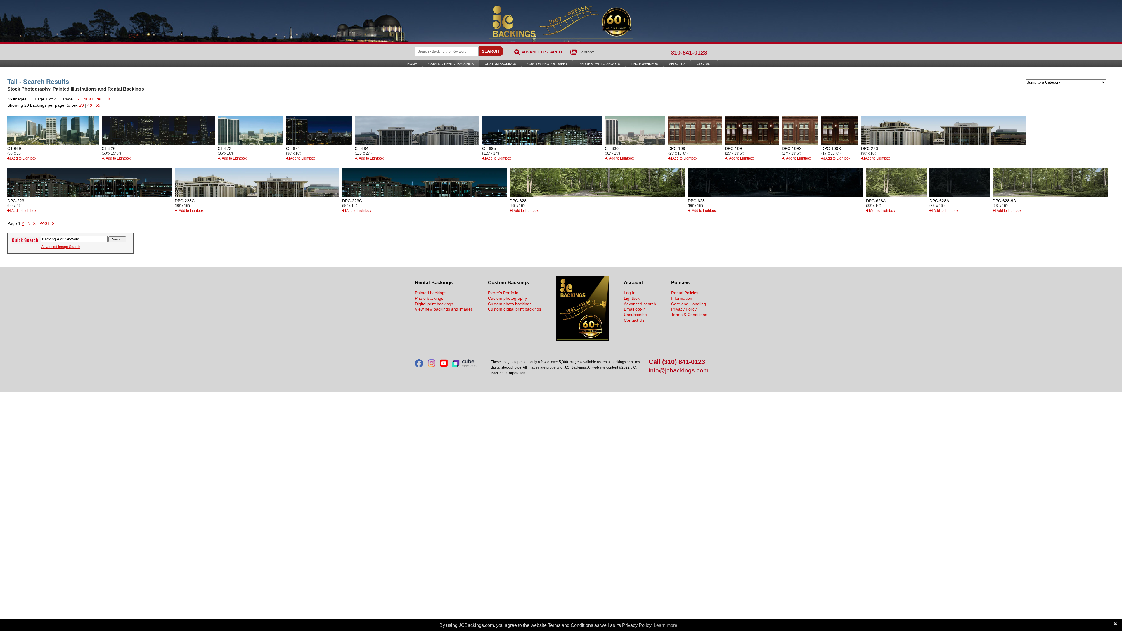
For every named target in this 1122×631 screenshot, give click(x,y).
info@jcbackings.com (678, 370)
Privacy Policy (684, 309)
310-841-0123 (689, 52)
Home (412, 63)
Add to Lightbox (23, 158)
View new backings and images (444, 309)
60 (98, 105)
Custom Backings (500, 63)
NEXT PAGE (95, 99)
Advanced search (640, 303)
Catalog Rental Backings (451, 63)
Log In (630, 292)
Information (681, 298)
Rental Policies (684, 292)
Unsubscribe (635, 314)
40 (89, 105)
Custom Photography (547, 63)
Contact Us (634, 320)
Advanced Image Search (60, 247)
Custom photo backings (509, 303)
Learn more (665, 625)
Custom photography (507, 298)
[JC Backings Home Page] (582, 339)
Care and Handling (688, 303)
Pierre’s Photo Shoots (599, 63)
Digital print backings (434, 303)
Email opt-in (635, 309)
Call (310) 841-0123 (677, 362)
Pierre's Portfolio (503, 292)
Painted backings (430, 292)
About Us (677, 63)
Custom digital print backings (514, 309)
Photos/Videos (644, 63)
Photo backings (429, 298)
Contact (704, 63)
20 (81, 105)
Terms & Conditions (689, 314)
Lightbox (586, 52)
